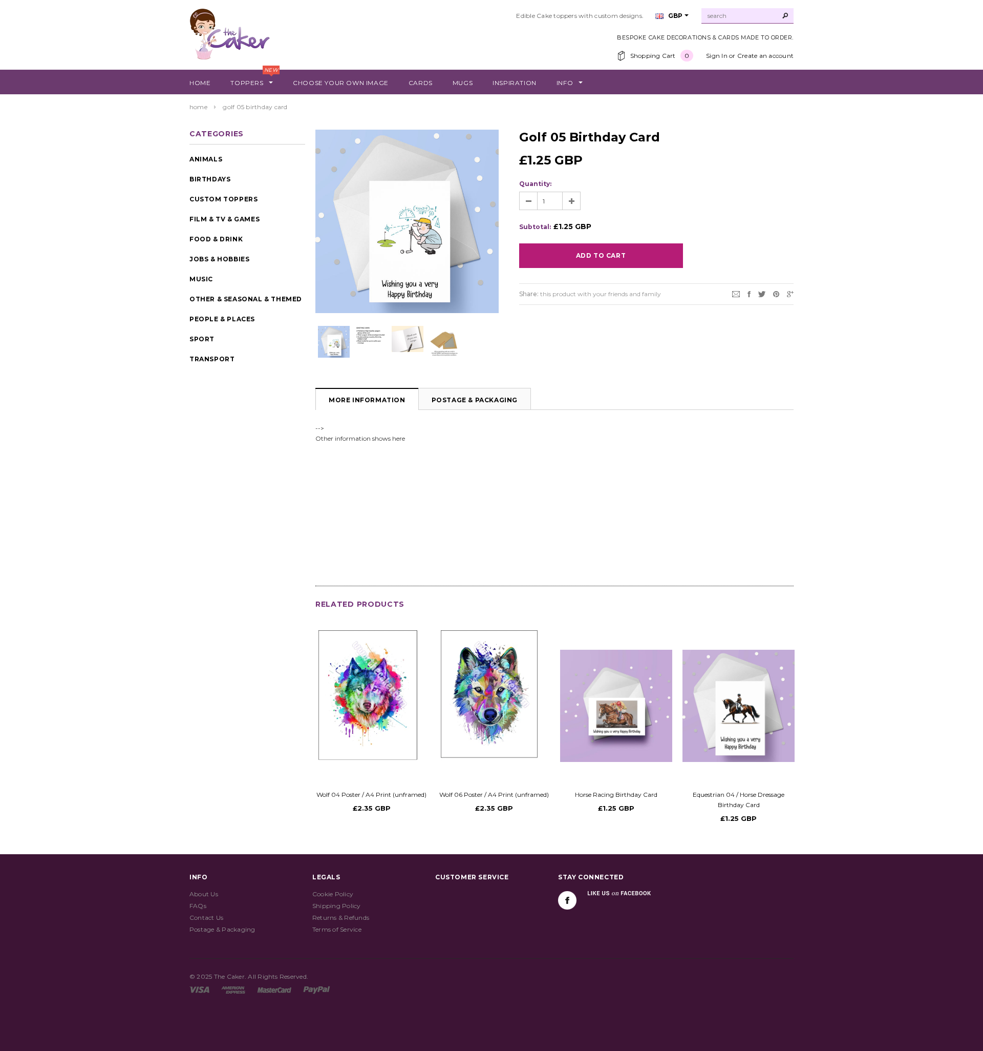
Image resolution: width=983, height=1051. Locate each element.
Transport (211, 359)
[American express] (233, 989)
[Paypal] (316, 989)
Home (198, 107)
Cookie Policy (332, 894)
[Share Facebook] (749, 293)
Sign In (717, 55)
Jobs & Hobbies (219, 259)
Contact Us (206, 917)
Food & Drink (216, 239)
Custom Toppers (223, 199)
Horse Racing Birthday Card (616, 794)
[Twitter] (761, 293)
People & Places (222, 319)
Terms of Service (336, 929)
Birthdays (209, 179)
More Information (367, 400)
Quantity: (535, 184)
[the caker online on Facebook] (567, 900)
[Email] (736, 293)
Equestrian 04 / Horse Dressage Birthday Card (738, 800)
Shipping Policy (336, 906)
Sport (202, 339)
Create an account (765, 55)
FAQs (197, 906)
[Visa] (199, 989)
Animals (205, 159)
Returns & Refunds (340, 917)
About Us (203, 894)
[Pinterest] (776, 293)
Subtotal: (535, 227)
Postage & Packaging (475, 400)
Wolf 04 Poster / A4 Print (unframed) (371, 794)
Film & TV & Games (224, 219)
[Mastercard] (274, 989)
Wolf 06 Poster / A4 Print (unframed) (494, 794)
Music (201, 279)
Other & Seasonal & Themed (245, 299)
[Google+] (790, 293)
